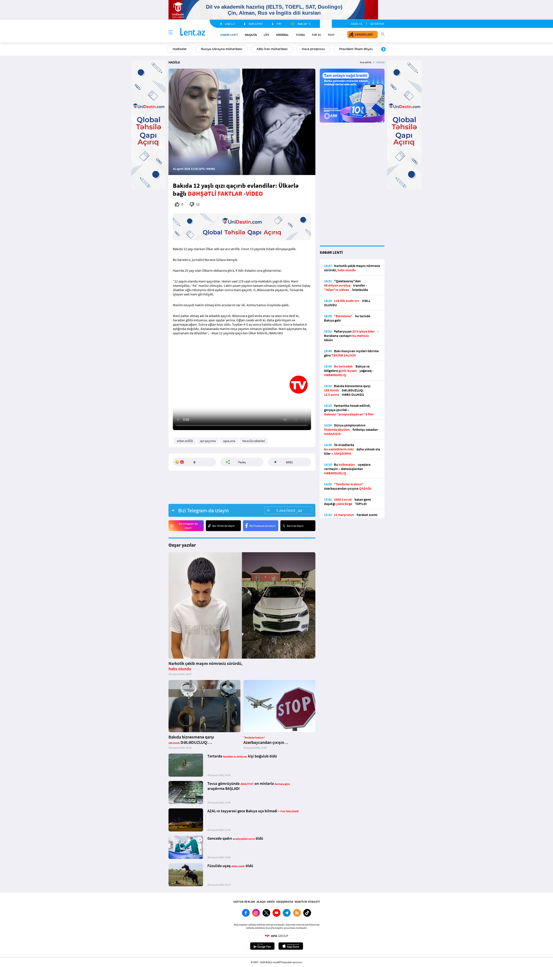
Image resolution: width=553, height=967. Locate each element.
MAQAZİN (251, 35)
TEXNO (300, 35)
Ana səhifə (365, 62)
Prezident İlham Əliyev (356, 49)
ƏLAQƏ (260, 902)
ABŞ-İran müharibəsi (272, 49)
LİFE (266, 35)
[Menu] (170, 32)
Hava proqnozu (313, 49)
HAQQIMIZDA (284, 902)
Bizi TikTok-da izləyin (223, 525)
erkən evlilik (185, 441)
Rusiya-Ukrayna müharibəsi (221, 49)
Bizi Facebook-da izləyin (262, 525)
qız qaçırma (208, 441)
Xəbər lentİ (229, 35)
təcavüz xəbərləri (253, 441)
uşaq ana (229, 441)
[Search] (383, 34)
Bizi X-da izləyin (295, 525)
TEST (331, 35)
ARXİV (271, 902)
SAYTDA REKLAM (244, 902)
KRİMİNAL (282, 35)
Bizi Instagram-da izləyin (188, 525)
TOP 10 (316, 35)
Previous (169, 49)
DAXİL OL (357, 24)
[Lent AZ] (192, 32)
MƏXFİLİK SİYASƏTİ (307, 902)
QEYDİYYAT (377, 24)
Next (383, 49)
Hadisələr (180, 49)
